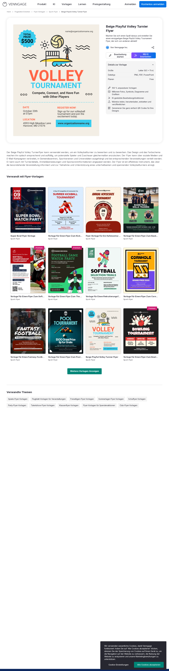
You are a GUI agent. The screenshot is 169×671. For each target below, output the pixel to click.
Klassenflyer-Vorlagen (68, 405)
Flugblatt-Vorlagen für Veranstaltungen (49, 399)
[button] (118, 55)
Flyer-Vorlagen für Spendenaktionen (99, 405)
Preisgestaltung (101, 4)
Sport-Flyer (53, 12)
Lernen (82, 4)
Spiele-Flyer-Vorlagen (17, 399)
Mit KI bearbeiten (145, 55)
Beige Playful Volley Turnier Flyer (102, 357)
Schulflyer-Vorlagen (136, 399)
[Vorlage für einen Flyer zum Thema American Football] (65, 270)
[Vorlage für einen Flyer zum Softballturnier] (28, 270)
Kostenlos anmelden (152, 4)
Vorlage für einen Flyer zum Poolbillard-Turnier (65, 357)
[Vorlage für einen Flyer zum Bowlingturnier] (140, 331)
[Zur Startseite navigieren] (14, 4)
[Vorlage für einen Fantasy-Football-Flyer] (28, 331)
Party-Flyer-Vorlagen (17, 405)
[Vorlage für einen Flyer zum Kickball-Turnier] (65, 210)
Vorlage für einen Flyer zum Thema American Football (65, 296)
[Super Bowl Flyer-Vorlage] (28, 210)
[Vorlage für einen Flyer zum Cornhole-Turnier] (140, 270)
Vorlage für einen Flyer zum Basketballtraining (140, 236)
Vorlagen (67, 4)
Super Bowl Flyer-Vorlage (23, 236)
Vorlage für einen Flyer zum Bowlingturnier (140, 357)
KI (54, 4)
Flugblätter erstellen (22, 12)
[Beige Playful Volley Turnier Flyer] (103, 331)
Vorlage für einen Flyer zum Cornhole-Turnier (140, 296)
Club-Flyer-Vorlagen (128, 405)
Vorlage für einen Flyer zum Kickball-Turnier (65, 236)
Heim (9, 12)
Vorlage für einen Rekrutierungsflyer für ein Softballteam (103, 296)
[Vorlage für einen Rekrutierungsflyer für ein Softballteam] (103, 270)
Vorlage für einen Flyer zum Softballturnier (28, 296)
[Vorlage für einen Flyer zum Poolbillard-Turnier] (65, 331)
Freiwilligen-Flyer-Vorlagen (82, 399)
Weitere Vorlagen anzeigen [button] (84, 371)
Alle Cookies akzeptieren (148, 665)
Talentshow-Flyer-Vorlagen (43, 405)
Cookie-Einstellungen (119, 665)
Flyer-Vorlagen (39, 12)
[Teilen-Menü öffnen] (153, 47)
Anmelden (130, 4)
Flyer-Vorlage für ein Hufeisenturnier (103, 236)
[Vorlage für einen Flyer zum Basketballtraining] (140, 210)
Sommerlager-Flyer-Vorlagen (111, 399)
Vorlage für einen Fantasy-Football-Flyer (28, 357)
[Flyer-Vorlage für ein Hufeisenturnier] (103, 210)
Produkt (41, 4)
